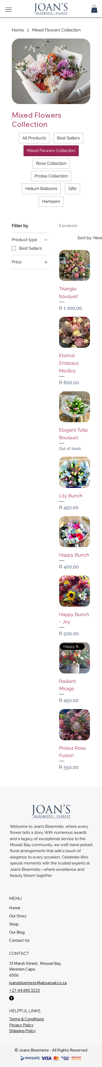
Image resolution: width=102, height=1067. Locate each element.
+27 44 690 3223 (24, 990)
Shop (14, 924)
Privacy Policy (21, 1024)
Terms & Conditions (26, 1018)
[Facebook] (11, 998)
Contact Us (19, 940)
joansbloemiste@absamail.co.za (38, 982)
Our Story (17, 915)
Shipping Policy (22, 1030)
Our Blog (17, 932)
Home (14, 907)
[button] (94, 9)
